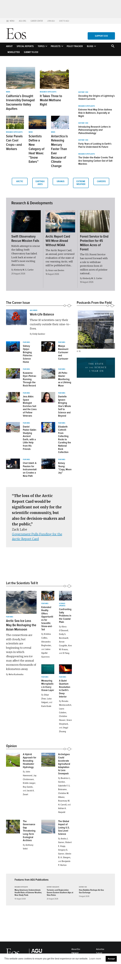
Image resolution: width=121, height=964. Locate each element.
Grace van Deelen (56, 270)
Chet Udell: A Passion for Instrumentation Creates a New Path (30, 469)
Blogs (90, 46)
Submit (99, 953)
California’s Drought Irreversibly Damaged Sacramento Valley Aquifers (20, 102)
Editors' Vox (83, 92)
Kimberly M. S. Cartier (24, 269)
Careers (101, 181)
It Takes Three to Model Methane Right (51, 100)
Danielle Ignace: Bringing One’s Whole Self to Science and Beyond (64, 406)
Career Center (37, 21)
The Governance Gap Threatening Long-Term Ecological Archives (29, 831)
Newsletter (14, 52)
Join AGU (51, 21)
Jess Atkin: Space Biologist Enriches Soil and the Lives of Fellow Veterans (30, 406)
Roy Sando (28, 786)
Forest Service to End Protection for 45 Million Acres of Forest (94, 242)
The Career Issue (18, 302)
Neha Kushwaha (16, 674)
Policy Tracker (75, 46)
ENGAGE (75, 953)
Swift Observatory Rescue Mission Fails (25, 238)
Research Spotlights (48, 92)
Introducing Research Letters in (94, 130)
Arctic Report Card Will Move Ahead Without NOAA (58, 240)
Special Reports (25, 46)
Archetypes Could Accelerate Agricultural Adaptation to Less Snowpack (64, 764)
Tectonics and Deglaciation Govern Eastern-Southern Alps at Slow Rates (60, 892)
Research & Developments (32, 202)
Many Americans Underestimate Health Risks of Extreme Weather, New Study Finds (28, 892)
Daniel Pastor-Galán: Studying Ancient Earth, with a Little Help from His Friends (29, 438)
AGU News (33, 310)
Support (101, 35)
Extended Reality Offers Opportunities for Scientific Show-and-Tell (47, 618)
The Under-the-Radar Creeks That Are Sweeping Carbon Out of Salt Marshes (95, 160)
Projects (55, 46)
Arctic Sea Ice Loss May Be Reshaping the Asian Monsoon (21, 625)
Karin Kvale (46, 706)
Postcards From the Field (94, 302)
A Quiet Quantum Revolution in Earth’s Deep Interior (64, 688)
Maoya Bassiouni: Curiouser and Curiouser (63, 352)
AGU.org (22, 21)
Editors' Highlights (53, 887)
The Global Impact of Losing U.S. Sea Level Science (64, 828)
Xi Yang (66, 653)
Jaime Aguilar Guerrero (45, 653)
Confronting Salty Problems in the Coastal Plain (65, 616)
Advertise (100, 949)
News (8, 92)
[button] (79, 328)
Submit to (31, 52)
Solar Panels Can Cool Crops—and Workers (14, 142)
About (9, 46)
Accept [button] (111, 958)
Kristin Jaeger (29, 783)
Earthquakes (40, 183)
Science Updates (62, 605)
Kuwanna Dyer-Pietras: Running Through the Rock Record (29, 379)
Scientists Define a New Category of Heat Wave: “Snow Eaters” (36, 149)
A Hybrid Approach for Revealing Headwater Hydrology (29, 761)
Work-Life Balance (42, 314)
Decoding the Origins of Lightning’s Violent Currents (96, 97)
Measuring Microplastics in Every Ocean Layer (47, 685)
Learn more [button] (95, 958)
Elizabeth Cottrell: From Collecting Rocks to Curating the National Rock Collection (64, 439)
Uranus (60, 181)
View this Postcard (84, 346)
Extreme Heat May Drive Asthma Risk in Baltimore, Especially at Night (95, 113)
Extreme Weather (80, 183)
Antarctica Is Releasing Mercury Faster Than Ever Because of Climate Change (59, 151)
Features (26, 342)
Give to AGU (64, 21)
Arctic (19, 181)
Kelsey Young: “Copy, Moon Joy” (65, 467)
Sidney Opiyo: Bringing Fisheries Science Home (27, 354)
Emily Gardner (38, 333)
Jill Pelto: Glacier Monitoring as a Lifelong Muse (64, 379)
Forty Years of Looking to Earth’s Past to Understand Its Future (94, 145)
